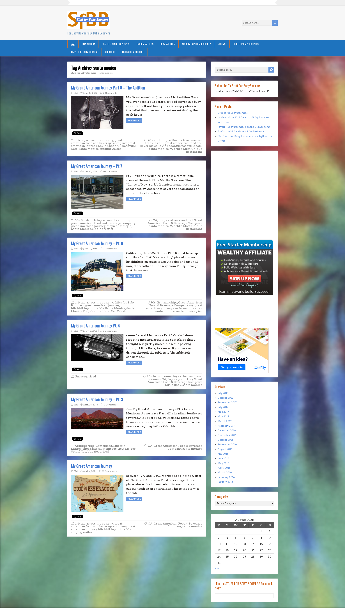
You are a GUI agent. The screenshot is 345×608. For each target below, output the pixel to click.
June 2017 (223, 411)
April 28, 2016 (90, 404)
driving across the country (94, 140)
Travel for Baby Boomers (84, 52)
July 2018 (223, 393)
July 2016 (223, 453)
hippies (111, 226)
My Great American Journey (196, 44)
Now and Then (167, 44)
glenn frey (185, 379)
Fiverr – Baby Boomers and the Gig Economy (244, 127)
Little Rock (173, 385)
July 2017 (223, 407)
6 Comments (110, 93)
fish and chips (167, 302)
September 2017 (227, 402)
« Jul (217, 568)
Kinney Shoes (81, 448)
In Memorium (88, 44)
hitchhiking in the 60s (87, 308)
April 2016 (224, 468)
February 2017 (226, 425)
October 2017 (225, 397)
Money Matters (145, 44)
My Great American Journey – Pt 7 (96, 166)
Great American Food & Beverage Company (175, 222)
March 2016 (225, 472)
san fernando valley (187, 308)
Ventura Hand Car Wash (107, 311)
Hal (76, 93)
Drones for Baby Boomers (233, 113)
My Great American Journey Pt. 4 (95, 325)
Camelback (104, 445)
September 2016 (227, 444)
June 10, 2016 (90, 248)
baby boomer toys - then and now (177, 376)
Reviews (222, 44)
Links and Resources (133, 52)
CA (155, 220)
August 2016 (225, 449)
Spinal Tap (78, 451)
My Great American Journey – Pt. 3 (97, 399)
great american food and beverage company (99, 141)
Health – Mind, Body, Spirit (116, 44)
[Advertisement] (225, 213)
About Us (110, 52)
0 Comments (110, 171)
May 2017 (223, 416)
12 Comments (109, 471)
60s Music (82, 220)
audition (160, 140)
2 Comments (110, 248)
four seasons (192, 140)
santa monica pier (189, 311)
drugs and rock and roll (175, 220)
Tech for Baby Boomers (246, 44)
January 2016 (225, 482)
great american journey (88, 226)
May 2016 (223, 463)
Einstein (119, 445)
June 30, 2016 (90, 93)
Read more (134, 120)
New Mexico (127, 448)
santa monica (159, 148)
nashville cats (191, 146)
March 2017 (225, 421)
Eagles (172, 379)
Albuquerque (85, 445)
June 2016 (223, 458)
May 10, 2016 (90, 330)
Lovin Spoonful (109, 146)
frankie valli (154, 143)
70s (150, 140)
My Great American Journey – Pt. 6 (97, 243)
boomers (154, 379)
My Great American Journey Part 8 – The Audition (108, 88)
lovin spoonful (169, 146)
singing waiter (110, 148)
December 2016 (227, 430)
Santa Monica (89, 148)
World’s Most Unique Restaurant (186, 150)
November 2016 (227, 435)
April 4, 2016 (89, 471)
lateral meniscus (104, 448)
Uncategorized (85, 376)
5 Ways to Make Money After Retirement (242, 131)
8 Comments (110, 330)
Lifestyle (124, 226)
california (174, 140)
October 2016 (225, 439)
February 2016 (226, 477)
